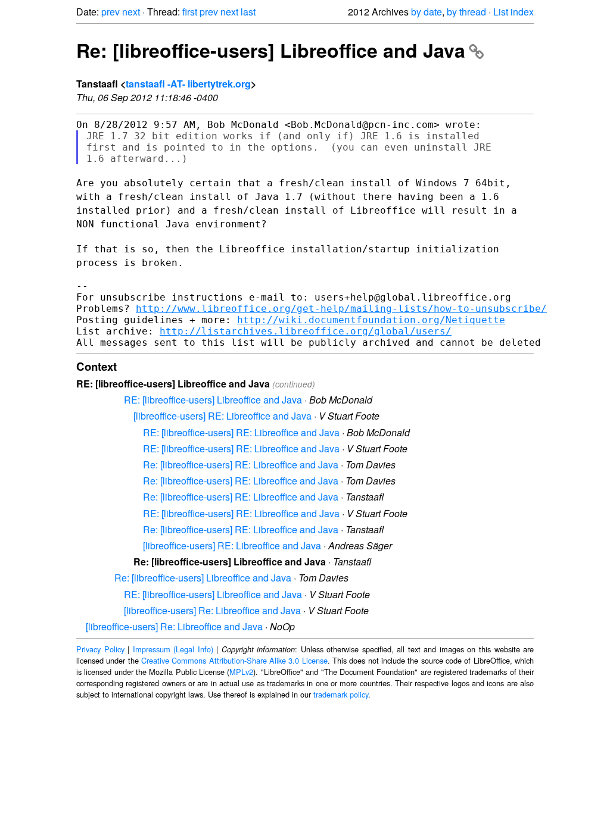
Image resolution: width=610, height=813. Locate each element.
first (189, 11)
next (131, 11)
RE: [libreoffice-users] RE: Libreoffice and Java (241, 432)
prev (110, 11)
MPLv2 (241, 671)
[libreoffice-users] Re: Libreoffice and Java (212, 610)
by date (426, 11)
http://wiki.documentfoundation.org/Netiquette (371, 320)
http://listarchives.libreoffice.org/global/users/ (306, 331)
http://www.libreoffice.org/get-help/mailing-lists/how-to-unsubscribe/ (341, 308)
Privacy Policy (100, 649)
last (248, 11)
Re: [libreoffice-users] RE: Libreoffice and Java (240, 464)
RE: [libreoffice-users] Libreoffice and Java (213, 399)
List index (513, 11)
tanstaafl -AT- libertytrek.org (188, 83)
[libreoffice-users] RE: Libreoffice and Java (222, 416)
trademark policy (340, 694)
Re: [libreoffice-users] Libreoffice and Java (270, 50)
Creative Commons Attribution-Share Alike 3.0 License (234, 660)
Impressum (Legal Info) (173, 649)
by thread (466, 11)
